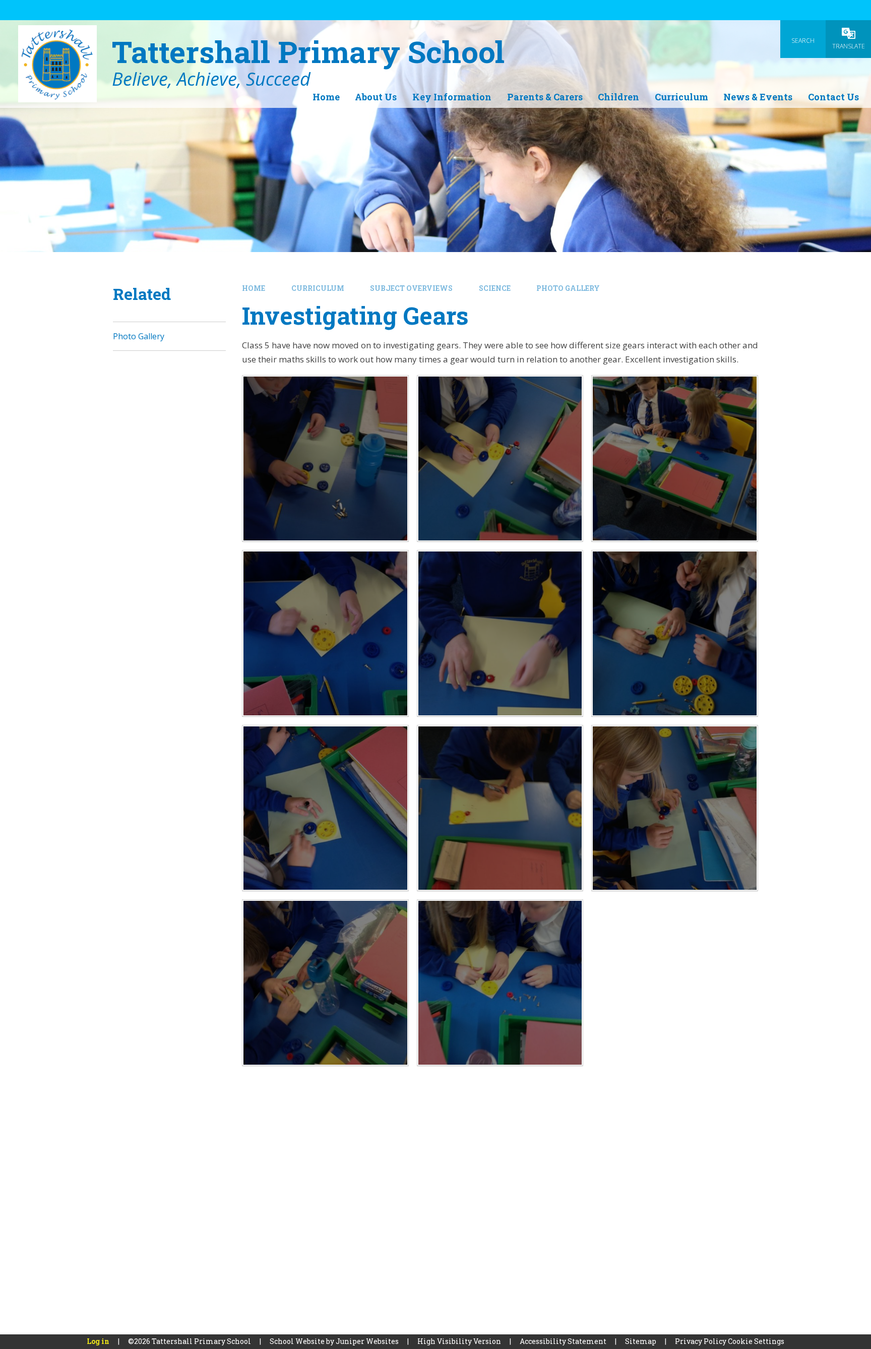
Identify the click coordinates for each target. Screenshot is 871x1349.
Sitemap (640, 1341)
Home (253, 288)
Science (495, 288)
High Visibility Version (459, 1341)
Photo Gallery (568, 288)
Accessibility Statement (563, 1341)
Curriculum (317, 288)
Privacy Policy (700, 1341)
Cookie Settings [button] (756, 1341)
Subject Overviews (411, 288)
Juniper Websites (367, 1341)
